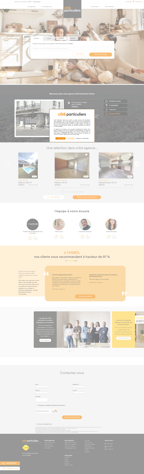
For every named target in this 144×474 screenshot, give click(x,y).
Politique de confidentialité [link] (82, 138)
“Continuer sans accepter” (66, 131)
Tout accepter (61, 138)
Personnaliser (70, 138)
